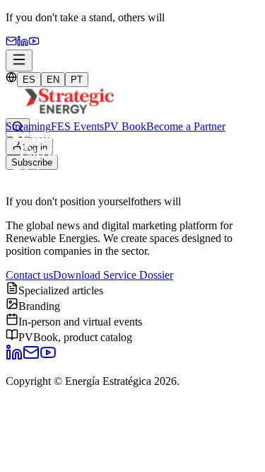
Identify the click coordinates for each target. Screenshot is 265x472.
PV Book (125, 126)
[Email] (11, 43)
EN (53, 79)
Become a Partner (185, 126)
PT (77, 79)
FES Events (77, 126)
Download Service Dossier (113, 275)
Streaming (28, 126)
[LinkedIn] (14, 357)
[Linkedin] (22, 43)
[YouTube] (34, 43)
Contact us (29, 275)
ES (29, 79)
